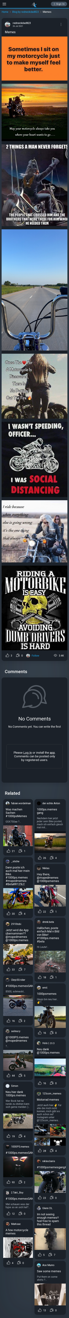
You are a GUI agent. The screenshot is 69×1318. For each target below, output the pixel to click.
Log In (27, 752)
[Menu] (61, 24)
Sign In (60, 4)
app (52, 752)
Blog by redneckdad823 (25, 11)
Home (5, 11)
